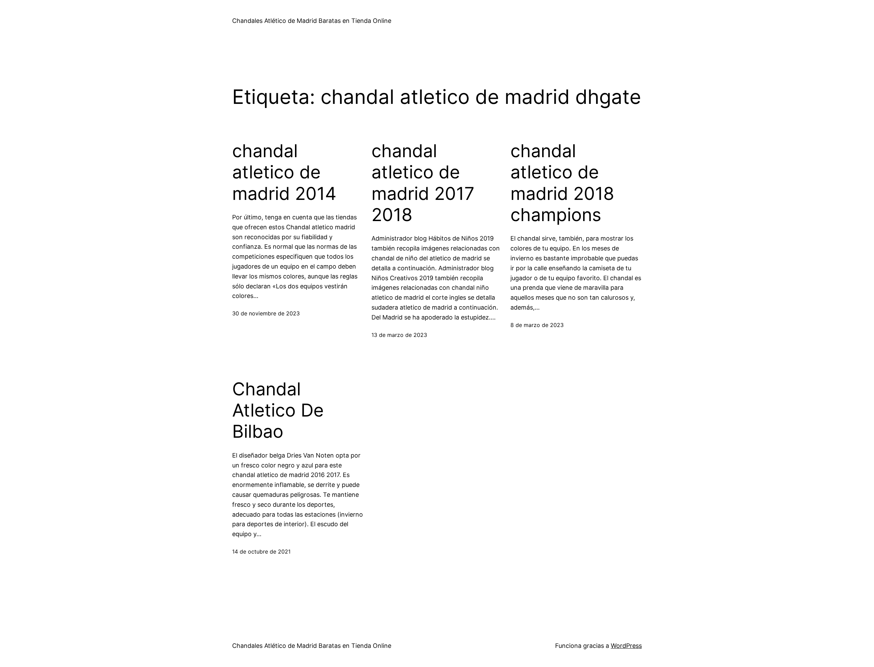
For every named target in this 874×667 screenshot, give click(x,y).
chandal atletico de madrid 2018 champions (562, 183)
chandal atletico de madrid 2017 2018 (423, 183)
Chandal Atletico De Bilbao (278, 411)
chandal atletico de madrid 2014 (284, 172)
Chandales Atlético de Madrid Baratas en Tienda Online (311, 20)
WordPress (626, 645)
